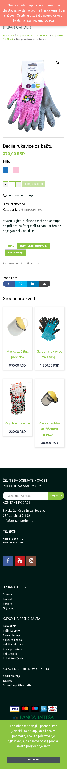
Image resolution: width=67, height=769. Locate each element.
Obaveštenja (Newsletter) (18, 685)
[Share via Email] (44, 284)
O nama (7, 594)
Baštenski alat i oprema (33, 35)
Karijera (7, 603)
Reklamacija (10, 653)
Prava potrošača (12, 649)
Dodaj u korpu (33, 184)
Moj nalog (8, 608)
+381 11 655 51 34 (13, 538)
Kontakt (7, 599)
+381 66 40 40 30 (13, 542)
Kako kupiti (9, 626)
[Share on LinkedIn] (33, 284)
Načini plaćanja (11, 635)
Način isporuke (12, 630)
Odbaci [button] (49, 20)
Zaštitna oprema (30, 209)
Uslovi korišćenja (13, 658)
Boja (6, 161)
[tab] (11, 246)
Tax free (7, 680)
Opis (11, 245)
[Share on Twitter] (21, 284)
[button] (57, 62)
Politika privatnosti (14, 644)
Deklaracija (15, 252)
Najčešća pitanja (12, 640)
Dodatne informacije (33, 245)
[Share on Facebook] (9, 284)
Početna (8, 35)
